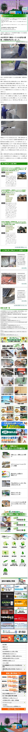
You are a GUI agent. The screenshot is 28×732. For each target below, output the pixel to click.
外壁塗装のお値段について (9, 660)
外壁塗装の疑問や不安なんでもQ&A (11, 658)
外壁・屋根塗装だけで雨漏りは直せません (12, 656)
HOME (2, 32)
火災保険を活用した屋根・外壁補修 (11, 700)
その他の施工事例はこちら (21, 247)
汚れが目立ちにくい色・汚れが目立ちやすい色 (18, 483)
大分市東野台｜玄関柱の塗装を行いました (10, 320)
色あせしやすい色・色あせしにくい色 (16, 493)
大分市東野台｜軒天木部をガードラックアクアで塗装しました (13, 329)
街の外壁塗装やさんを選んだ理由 (10, 651)
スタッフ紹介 (6, 663)
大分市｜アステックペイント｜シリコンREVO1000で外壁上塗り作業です (13, 323)
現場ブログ (7, 32)
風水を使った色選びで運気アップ (17, 474)
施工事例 (5, 644)
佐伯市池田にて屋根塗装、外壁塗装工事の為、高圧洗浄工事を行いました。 (21, 278)
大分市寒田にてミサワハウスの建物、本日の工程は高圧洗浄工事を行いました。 (21, 296)
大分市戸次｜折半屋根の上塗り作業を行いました (12, 327)
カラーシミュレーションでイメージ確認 (18, 464)
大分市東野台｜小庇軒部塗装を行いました (10, 325)
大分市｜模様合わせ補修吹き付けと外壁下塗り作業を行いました (13, 332)
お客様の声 (5, 649)
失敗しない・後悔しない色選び (18, 455)
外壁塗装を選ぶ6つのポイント (9, 653)
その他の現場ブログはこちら (20, 305)
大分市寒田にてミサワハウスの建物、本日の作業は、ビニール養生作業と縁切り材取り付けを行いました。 (21, 261)
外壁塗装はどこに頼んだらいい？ (10, 698)
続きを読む (24, 268)
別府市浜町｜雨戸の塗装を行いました (9, 334)
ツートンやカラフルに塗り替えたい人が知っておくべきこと (18, 503)
